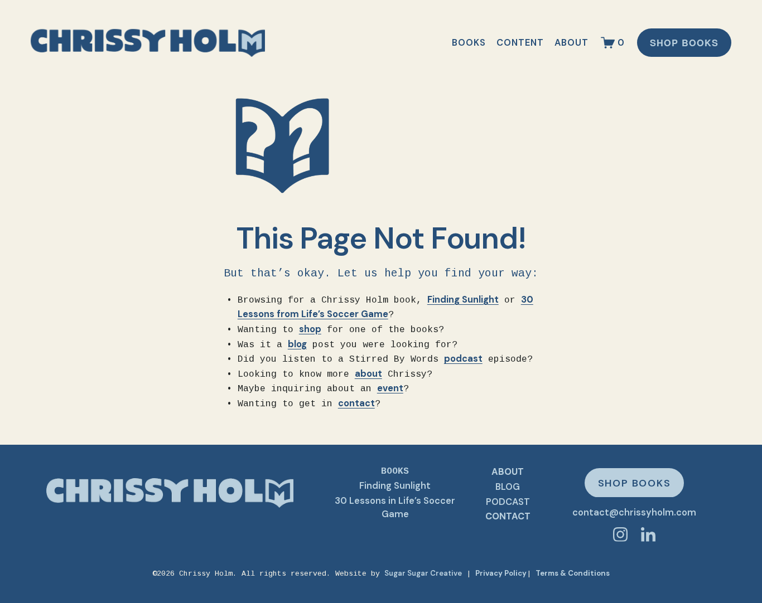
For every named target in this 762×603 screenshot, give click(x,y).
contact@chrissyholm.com (634, 512)
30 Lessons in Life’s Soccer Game (395, 507)
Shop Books (684, 42)
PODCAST (508, 501)
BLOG (507, 486)
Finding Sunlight (395, 485)
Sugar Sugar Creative (423, 573)
